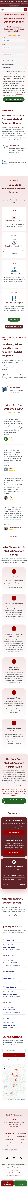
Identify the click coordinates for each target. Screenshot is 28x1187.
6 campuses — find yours (14, 1124)
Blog (22, 1143)
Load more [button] (13, 536)
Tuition (9, 1146)
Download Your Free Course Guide (14, 800)
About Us (9, 1136)
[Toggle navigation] (25, 9)
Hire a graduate (21, 1136)
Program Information (13, 326)
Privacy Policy (19, 94)
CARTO (15, 1099)
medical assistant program (11, 127)
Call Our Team (14, 832)
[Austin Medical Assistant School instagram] (14, 1158)
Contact (21, 1146)
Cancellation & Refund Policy (14, 1175)
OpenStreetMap (21, 1099)
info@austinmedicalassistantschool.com (14, 1129)
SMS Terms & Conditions (9, 96)
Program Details (9, 1143)
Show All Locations (14, 1060)
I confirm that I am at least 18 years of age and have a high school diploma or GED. (14, 72)
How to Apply (9, 1139)
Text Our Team (14, 852)
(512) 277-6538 (14, 1127)
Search (14, 1055)
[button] (14, 945)
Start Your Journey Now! (14, 99)
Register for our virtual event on (14, 2)
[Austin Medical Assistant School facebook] (21, 1158)
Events (22, 1139)
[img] (14, 1082)
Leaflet (10, 1099)
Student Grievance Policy (14, 1173)
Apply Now (13, 319)
